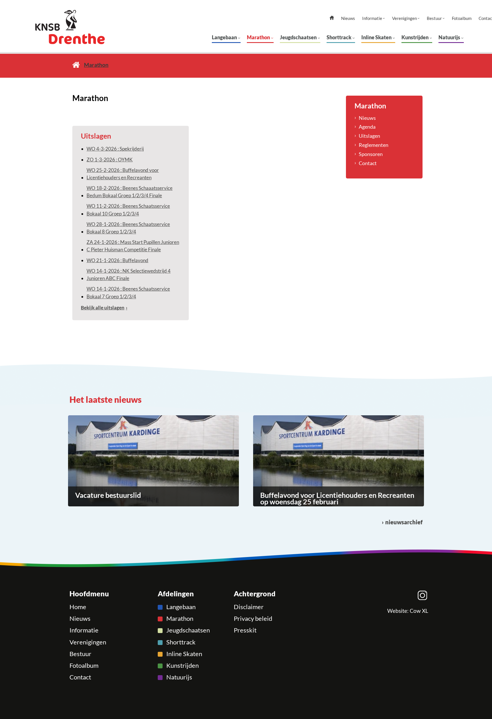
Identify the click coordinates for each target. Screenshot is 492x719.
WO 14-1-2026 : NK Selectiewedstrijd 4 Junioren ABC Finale (129, 274)
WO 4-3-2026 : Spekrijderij (115, 148)
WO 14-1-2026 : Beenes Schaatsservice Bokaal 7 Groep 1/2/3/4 (128, 292)
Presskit (245, 630)
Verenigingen (404, 18)
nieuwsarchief (404, 522)
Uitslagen (369, 136)
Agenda (367, 127)
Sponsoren (371, 154)
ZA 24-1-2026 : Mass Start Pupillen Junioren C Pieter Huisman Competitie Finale (133, 245)
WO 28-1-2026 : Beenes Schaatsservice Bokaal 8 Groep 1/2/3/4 (128, 227)
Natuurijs (449, 37)
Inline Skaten (376, 37)
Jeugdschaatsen (298, 37)
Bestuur (434, 18)
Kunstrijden (415, 37)
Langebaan (224, 37)
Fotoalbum (462, 18)
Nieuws (348, 18)
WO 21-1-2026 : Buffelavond (117, 260)
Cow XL (419, 611)
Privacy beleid (253, 618)
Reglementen (373, 145)
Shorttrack (339, 37)
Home (76, 65)
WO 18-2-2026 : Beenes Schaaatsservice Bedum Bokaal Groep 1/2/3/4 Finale (130, 191)
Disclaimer (249, 606)
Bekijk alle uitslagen (102, 307)
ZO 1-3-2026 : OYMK (110, 159)
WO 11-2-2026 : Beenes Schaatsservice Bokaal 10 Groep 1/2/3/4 (128, 209)
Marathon (258, 37)
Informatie (372, 18)
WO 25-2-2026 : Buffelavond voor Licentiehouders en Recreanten (123, 173)
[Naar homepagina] (80, 27)
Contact (368, 163)
